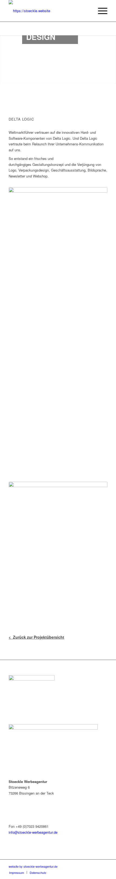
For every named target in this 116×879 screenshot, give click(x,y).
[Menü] (100, 11)
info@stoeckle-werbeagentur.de (33, 832)
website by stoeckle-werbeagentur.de (33, 866)
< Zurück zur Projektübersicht (36, 637)
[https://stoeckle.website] (48, 11)
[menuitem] (100, 11)
